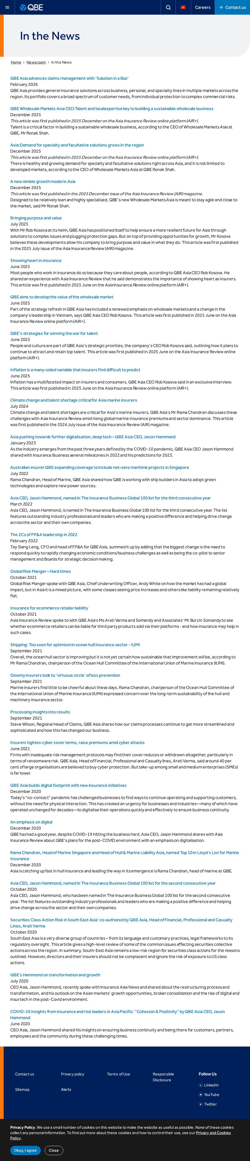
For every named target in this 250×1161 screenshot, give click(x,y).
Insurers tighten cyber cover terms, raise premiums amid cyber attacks (77, 742)
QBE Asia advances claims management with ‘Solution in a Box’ (69, 78)
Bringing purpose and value (36, 218)
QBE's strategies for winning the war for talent (54, 333)
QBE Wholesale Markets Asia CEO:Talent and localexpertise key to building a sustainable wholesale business (112, 108)
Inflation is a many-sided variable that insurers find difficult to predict (75, 369)
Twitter (210, 1104)
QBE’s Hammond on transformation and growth (55, 975)
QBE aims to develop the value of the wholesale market (62, 297)
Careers (202, 7)
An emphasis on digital (31, 822)
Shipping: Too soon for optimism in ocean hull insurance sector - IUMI (75, 644)
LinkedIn (211, 1085)
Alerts (66, 1089)
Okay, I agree (25, 1150)
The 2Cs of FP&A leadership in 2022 (43, 534)
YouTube (211, 1094)
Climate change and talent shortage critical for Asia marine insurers (73, 400)
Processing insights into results (40, 712)
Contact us (235, 7)
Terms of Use (118, 1074)
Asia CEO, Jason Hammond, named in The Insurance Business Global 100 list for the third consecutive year (110, 498)
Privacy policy (72, 1074)
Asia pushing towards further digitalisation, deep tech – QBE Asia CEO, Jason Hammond (93, 437)
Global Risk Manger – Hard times (40, 571)
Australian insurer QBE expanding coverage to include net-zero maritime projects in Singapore (99, 467)
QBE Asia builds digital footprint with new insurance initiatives (68, 785)
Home (16, 62)
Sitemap (22, 1089)
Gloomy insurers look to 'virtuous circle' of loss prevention (65, 675)
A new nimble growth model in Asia (42, 181)
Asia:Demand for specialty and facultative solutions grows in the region (77, 145)
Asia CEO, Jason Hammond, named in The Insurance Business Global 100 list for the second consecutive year (113, 883)
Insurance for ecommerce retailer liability (49, 608)
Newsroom (36, 62)
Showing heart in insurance (36, 260)
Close (54, 1150)
